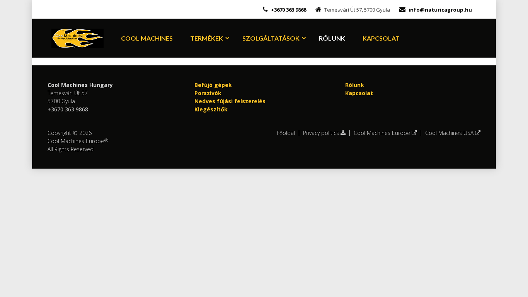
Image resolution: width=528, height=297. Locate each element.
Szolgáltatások (271, 38)
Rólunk (332, 38)
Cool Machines (147, 38)
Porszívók (207, 93)
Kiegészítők (211, 109)
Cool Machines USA (450, 133)
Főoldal (286, 133)
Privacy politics (322, 133)
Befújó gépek (213, 85)
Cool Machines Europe (383, 133)
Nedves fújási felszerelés (230, 101)
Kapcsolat (381, 38)
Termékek (206, 38)
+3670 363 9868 (288, 9)
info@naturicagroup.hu (440, 9)
